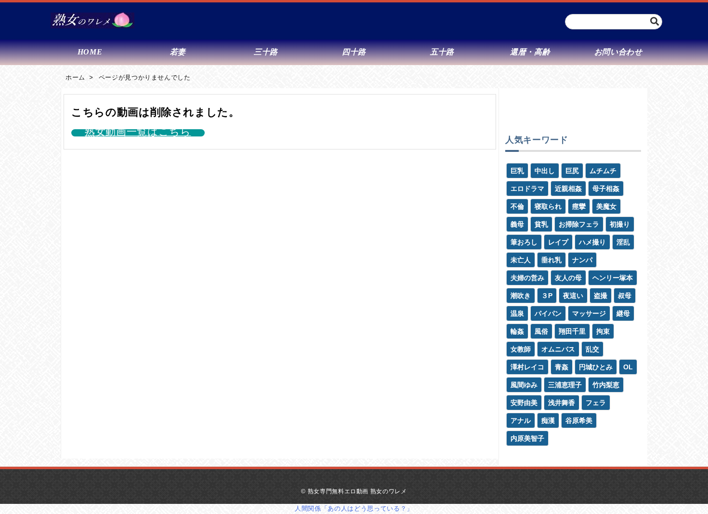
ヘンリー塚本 (612, 278)
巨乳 (517, 171)
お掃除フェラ (579, 224)
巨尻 (572, 171)
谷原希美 (578, 420)
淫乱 (623, 242)
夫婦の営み (527, 278)
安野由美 (524, 402)
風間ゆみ (524, 385)
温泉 (517, 313)
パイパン (548, 313)
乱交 (592, 349)
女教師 (521, 349)
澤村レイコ (527, 367)
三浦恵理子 (565, 385)
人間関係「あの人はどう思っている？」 (354, 508)
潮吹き (521, 295)
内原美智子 (527, 438)
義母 (517, 224)
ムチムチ (603, 171)
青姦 (561, 367)
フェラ (596, 402)
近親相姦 (568, 188)
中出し (545, 171)
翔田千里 (572, 331)
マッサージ (589, 313)
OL (628, 367)
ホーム (75, 77)
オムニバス (558, 349)
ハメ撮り (592, 242)
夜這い (573, 295)
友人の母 (568, 278)
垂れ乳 (551, 260)
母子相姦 (605, 188)
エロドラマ (527, 188)
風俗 (541, 331)
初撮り (620, 224)
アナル (521, 420)
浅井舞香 (561, 402)
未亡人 (521, 260)
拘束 (603, 331)
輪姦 (517, 331)
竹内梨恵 (605, 385)
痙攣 (579, 206)
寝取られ (548, 206)
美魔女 (606, 206)
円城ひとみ (596, 367)
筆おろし (524, 242)
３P (546, 295)
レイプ (558, 242)
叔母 (624, 295)
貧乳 (541, 224)
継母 (623, 313)
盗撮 (600, 295)
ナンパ (582, 260)
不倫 (517, 206)
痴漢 (548, 420)
